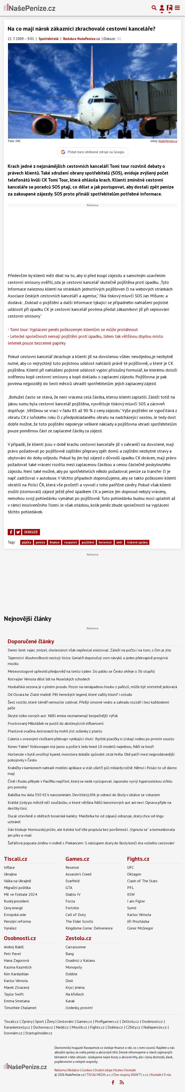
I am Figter (136, 901)
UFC (130, 867)
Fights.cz (138, 858)
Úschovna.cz (43, 1027)
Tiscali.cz (15, 858)
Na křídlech (75, 994)
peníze (40, 542)
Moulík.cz (79, 1027)
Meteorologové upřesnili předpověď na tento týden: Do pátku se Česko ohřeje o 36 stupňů (81, 671)
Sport (39, 1021)
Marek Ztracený (16, 987)
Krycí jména (75, 987)
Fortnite (72, 907)
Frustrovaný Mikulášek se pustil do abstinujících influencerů (56, 723)
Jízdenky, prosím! (79, 1007)
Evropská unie (15, 914)
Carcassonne (76, 946)
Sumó (131, 907)
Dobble (71, 973)
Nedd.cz (62, 1027)
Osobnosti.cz (20, 938)
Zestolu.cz (78, 938)
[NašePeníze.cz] (29, 8)
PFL (130, 887)
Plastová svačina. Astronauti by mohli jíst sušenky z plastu (55, 731)
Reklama (60, 1070)
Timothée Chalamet (20, 1007)
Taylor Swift (14, 994)
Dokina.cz (115, 1027)
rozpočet (70, 542)
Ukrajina (10, 874)
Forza (70, 901)
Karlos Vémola (139, 914)
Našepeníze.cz (155, 1027)
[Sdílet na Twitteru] (18, 532)
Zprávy (26, 1021)
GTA (69, 887)
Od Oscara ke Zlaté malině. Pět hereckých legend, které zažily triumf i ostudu (70, 694)
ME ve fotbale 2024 (20, 894)
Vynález (10, 928)
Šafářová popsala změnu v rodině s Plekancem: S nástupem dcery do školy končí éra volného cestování (91, 843)
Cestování (65, 1021)
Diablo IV (73, 894)
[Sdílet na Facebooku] (11, 532)
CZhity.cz (133, 1027)
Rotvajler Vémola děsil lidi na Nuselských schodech (49, 679)
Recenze (72, 867)
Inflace (9, 867)
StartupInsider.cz (38, 1033)
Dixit (69, 980)
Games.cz (77, 858)
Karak (70, 1000)
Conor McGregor (140, 928)
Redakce (73, 1070)
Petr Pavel (12, 953)
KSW (131, 894)
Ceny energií (13, 907)
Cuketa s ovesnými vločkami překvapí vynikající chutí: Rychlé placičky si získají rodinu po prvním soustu (91, 738)
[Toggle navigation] (177, 8)
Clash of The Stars (142, 880)
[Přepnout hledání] (154, 8)
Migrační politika (17, 887)
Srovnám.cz (13, 1033)
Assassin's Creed (78, 874)
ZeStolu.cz (130, 1021)
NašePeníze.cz (167, 141)
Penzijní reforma (17, 921)
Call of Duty (76, 914)
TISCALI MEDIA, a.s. (98, 1075)
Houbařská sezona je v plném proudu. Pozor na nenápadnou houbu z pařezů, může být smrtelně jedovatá (92, 686)
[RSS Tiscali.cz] (121, 1082)
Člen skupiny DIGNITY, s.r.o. (131, 1075)
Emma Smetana (17, 1000)
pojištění (88, 542)
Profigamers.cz (107, 1021)
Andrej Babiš (14, 946)
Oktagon (134, 874)
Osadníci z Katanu (80, 960)
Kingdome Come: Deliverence (89, 928)
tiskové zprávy (137, 542)
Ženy (50, 1021)
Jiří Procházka (138, 921)
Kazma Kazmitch (18, 967)
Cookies (86, 1070)
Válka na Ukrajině (17, 880)
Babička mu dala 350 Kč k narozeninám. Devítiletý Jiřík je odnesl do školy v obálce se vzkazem (84, 794)
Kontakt (130, 1070)
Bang (70, 953)
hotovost (105, 542)
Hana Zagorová (16, 960)
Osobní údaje (103, 1070)
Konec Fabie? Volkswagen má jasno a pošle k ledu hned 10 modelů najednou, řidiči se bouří (81, 746)
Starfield (72, 880)
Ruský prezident (16, 901)
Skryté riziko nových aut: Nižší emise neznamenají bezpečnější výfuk (63, 715)
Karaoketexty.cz (17, 1027)
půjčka (26, 542)
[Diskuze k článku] (119, 38)
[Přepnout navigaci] (162, 8)
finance (54, 542)
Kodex (119, 1070)
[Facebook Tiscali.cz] (112, 1082)
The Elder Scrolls (79, 921)
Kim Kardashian (16, 973)
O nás (167, 1075)
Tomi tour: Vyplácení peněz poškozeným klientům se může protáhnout (74, 329)
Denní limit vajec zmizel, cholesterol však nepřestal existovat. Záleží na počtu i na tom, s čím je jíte (89, 650)
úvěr (119, 542)
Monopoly (74, 967)
